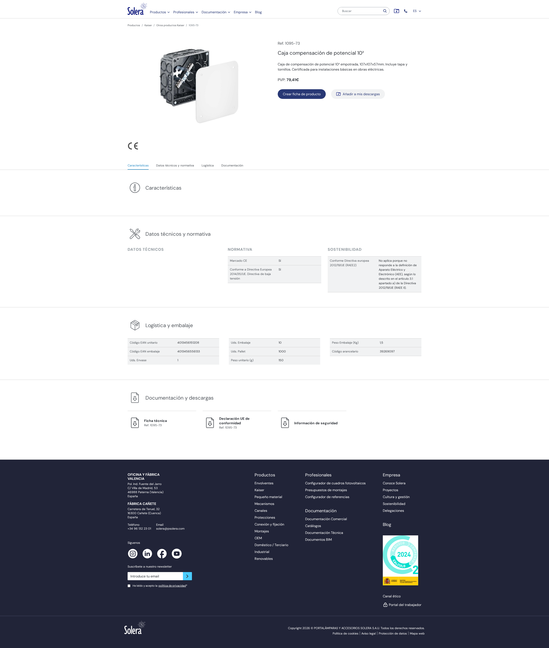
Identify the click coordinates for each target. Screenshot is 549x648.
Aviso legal (368, 633)
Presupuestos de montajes (326, 490)
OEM (258, 538)
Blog (258, 12)
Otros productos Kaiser (170, 25)
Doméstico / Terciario (271, 545)
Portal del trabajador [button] (405, 605)
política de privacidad (172, 586)
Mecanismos (264, 503)
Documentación (214, 12)
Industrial (262, 552)
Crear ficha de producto (302, 94)
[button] (406, 11)
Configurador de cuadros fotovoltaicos (335, 483)
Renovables (264, 558)
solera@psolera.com (170, 528)
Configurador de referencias (327, 497)
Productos (158, 12)
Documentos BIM (318, 539)
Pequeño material (268, 497)
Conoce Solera (394, 483)
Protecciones (265, 517)
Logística (208, 165)
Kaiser (148, 25)
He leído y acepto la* (160, 586)
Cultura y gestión (396, 497)
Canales (261, 510)
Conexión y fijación (269, 524)
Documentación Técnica (324, 532)
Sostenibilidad (394, 503)
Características (138, 165)
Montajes (262, 531)
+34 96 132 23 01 (139, 528)
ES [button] (415, 11)
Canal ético (392, 596)
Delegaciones (393, 510)
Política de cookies (345, 633)
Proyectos (390, 490)
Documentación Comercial (326, 519)
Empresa (241, 12)
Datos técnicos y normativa (175, 165)
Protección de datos (393, 633)
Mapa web (417, 633)
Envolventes (264, 483)
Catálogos (313, 526)
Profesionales (183, 12)
